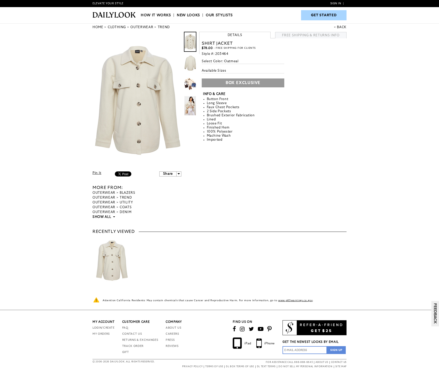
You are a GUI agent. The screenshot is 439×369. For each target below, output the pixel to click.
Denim (125, 212)
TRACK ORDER (133, 346)
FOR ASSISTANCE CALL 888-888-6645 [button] (289, 362)
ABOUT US (173, 327)
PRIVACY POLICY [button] (192, 366)
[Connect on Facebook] (234, 329)
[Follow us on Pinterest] (269, 329)
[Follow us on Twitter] (251, 329)
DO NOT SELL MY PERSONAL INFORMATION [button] (305, 366)
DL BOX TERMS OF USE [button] (240, 366)
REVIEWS (172, 346)
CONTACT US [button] (339, 362)
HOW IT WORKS (156, 15)
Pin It (96, 173)
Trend (126, 197)
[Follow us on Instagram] (242, 329)
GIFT (125, 352)
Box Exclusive (243, 83)
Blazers (127, 193)
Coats (126, 207)
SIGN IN (335, 3)
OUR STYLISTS (219, 15)
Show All (102, 217)
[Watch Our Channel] (261, 329)
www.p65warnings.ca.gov (295, 300)
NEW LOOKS (188, 15)
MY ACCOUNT (103, 321)
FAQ (125, 327)
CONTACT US (132, 333)
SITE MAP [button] (341, 366)
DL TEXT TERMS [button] (266, 366)
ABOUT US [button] (322, 362)
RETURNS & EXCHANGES (140, 340)
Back (342, 27)
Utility (126, 202)
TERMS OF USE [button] (214, 366)
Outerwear (103, 193)
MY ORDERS (101, 333)
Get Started (324, 15)
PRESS (170, 340)
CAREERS (172, 333)
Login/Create (103, 327)
